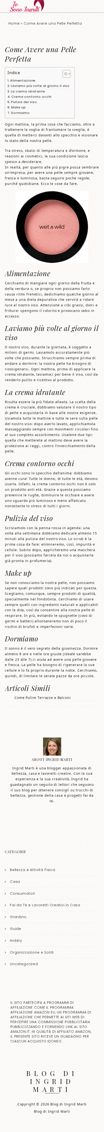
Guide (15, 928)
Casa (15, 881)
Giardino (18, 916)
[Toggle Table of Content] (64, 74)
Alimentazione (23, 80)
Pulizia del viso (24, 102)
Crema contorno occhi (31, 97)
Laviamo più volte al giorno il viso (40, 86)
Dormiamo (20, 113)
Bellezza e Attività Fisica (32, 869)
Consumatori (22, 893)
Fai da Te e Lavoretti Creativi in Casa (45, 905)
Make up (18, 107)
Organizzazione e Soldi (32, 952)
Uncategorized (24, 964)
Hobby (16, 940)
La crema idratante (28, 91)
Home (14, 23)
